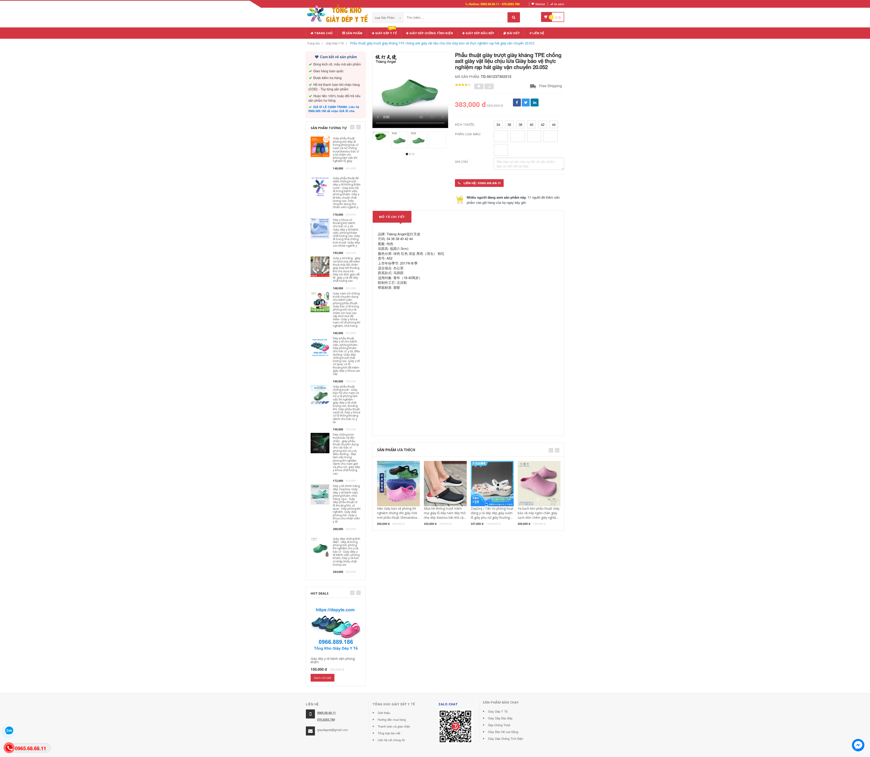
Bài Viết (513, 33)
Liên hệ (538, 33)
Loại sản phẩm (385, 17)
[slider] (463, 85)
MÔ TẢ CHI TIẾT (392, 217)
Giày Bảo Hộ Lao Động (503, 732)
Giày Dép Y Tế (335, 43)
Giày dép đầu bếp (479, 33)
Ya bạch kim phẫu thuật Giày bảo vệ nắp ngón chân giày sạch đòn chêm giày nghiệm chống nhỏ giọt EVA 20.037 (538, 515)
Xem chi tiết (322, 678)
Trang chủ (323, 33)
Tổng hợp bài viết (389, 733)
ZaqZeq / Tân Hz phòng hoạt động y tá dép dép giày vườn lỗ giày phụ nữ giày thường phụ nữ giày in (492, 515)
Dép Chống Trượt (499, 725)
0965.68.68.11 (326, 713)
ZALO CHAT (448, 704)
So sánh (559, 4)
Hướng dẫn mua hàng (392, 719)
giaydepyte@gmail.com (332, 730)
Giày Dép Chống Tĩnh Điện (431, 33)
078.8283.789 (326, 719)
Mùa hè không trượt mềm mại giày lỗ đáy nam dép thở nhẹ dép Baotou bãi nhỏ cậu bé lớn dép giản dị (445, 515)
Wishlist (540, 4)
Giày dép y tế (385, 32)
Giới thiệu (384, 713)
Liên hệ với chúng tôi (391, 740)
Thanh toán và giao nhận (394, 726)
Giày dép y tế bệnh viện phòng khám (333, 660)
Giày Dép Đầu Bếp (500, 718)
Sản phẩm (353, 33)
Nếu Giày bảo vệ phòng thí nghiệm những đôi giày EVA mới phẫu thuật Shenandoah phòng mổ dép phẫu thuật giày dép (398, 517)
